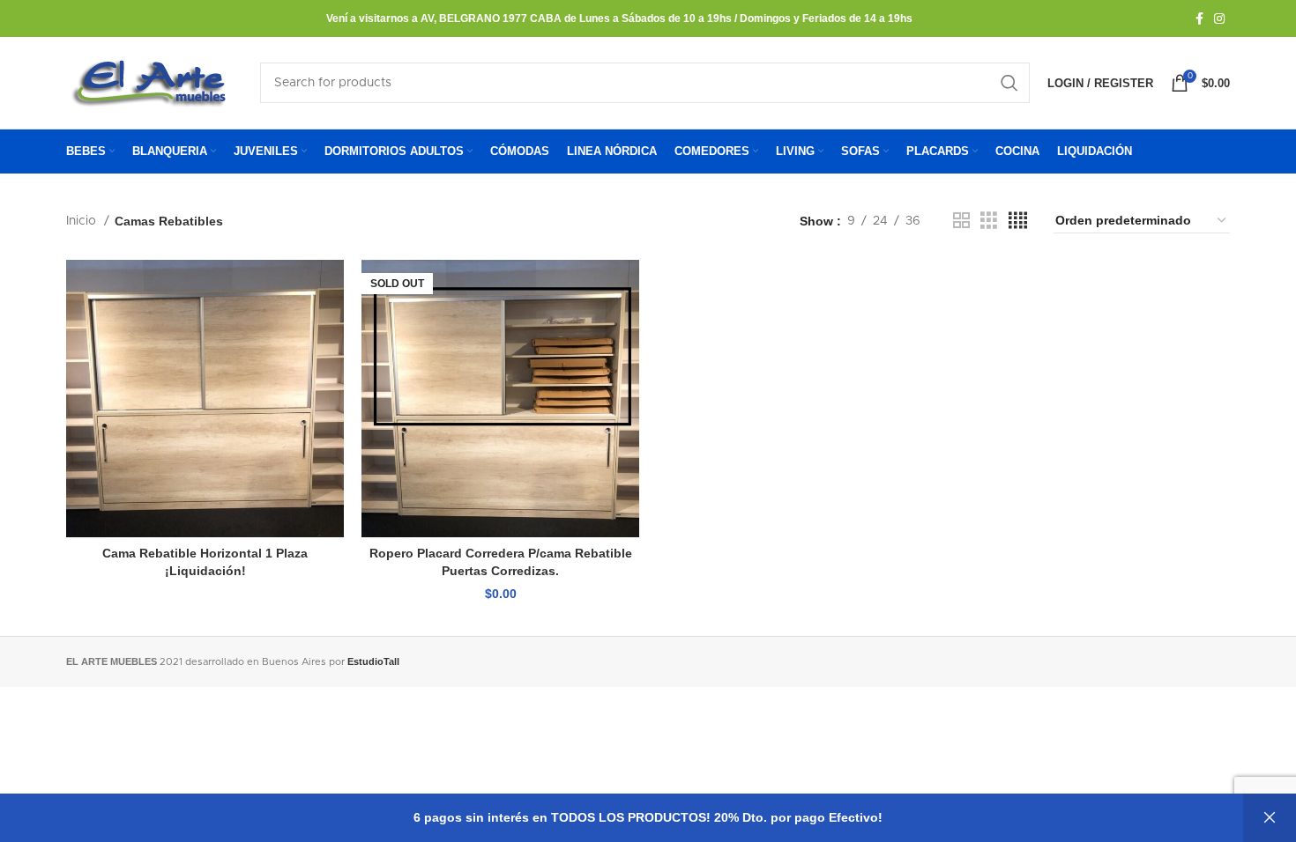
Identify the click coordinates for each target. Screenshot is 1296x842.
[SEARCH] (1009, 83)
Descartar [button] (1269, 818)
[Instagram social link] (1219, 18)
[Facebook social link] (1199, 18)
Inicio (83, 221)
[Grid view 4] (1018, 221)
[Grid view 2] (961, 221)
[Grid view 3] (988, 221)
